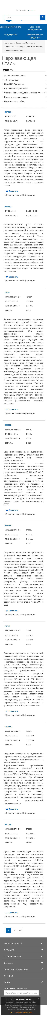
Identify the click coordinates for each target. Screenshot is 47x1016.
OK (11, 1012)
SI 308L (8, 425)
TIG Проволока (11, 80)
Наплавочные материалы (16, 97)
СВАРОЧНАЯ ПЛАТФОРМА (16, 969)
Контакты (32, 11)
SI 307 (7, 292)
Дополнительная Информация (20, 195)
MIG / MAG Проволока (14, 84)
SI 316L (8, 726)
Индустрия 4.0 (10, 34)
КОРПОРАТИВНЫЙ (13, 943)
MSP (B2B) (8, 975)
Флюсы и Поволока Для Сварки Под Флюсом (24, 92)
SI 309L (8, 525)
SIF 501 (8, 112)
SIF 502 (8, 206)
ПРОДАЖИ (9, 950)
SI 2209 (8, 824)
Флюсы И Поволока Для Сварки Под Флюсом (24, 46)
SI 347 (7, 626)
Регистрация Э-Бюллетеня (15, 988)
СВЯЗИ (7, 982)
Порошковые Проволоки (16, 88)
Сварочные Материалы (11, 26)
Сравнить (13, 191)
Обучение (8, 963)
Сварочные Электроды (14, 75)
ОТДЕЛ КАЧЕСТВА (12, 956)
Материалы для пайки (14, 101)
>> (20, 930)
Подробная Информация (23, 1012)
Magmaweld (8, 43)
